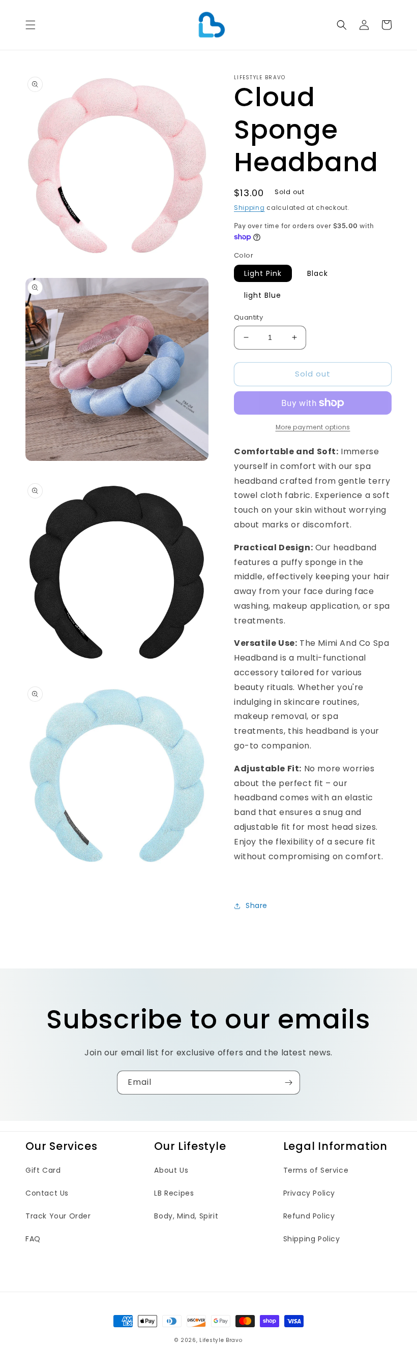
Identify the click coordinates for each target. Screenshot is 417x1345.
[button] (30, 25)
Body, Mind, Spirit (186, 1216)
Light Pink (263, 273)
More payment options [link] (313, 427)
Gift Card (43, 1170)
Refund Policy (309, 1216)
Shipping (249, 207)
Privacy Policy (309, 1193)
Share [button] (256, 905)
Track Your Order (58, 1216)
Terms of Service (316, 1170)
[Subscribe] (288, 1082)
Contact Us (47, 1193)
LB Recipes (174, 1193)
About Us (171, 1170)
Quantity (248, 317)
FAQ (33, 1239)
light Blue (262, 295)
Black (317, 273)
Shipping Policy (311, 1239)
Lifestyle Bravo (221, 1340)
